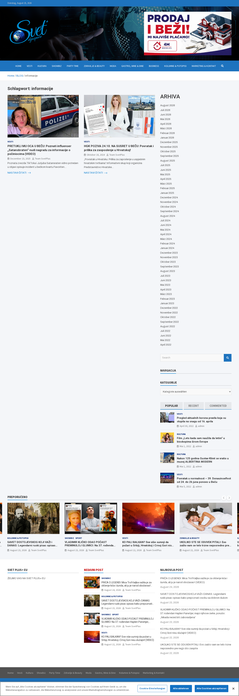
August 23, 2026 (18, 550)
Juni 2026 (165, 114)
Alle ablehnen (181, 688)
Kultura (42, 66)
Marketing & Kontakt (204, 66)
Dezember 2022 (169, 308)
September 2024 (169, 211)
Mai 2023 (165, 285)
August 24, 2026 (112, 590)
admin (201, 426)
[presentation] (223, 497)
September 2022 (169, 322)
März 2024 (166, 239)
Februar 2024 (167, 243)
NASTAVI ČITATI (17, 172)
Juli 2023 (165, 276)
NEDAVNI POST (93, 570)
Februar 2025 (167, 188)
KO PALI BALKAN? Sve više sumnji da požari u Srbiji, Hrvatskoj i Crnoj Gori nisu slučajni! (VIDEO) (147, 546)
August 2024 (167, 216)
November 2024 (169, 202)
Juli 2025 (165, 165)
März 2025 (166, 183)
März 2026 (166, 128)
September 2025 (169, 156)
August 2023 (167, 271)
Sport (78, 538)
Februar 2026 (167, 133)
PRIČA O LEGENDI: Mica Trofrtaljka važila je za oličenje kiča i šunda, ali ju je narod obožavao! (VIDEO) (126, 585)
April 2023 (165, 289)
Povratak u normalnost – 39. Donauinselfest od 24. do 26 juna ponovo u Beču (204, 480)
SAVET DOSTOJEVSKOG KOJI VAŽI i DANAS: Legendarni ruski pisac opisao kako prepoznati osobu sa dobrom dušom (33, 546)
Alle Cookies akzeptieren (211, 688)
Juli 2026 (165, 110)
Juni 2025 (165, 170)
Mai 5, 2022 (185, 486)
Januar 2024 (167, 248)
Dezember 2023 (169, 253)
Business (154, 66)
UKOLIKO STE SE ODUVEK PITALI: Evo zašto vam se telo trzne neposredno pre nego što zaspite (204, 546)
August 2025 (167, 160)
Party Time (73, 66)
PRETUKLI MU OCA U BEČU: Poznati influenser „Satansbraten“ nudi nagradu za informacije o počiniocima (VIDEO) (39, 149)
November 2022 (169, 312)
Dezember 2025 (169, 142)
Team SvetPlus (42, 158)
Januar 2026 (167, 137)
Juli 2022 (165, 331)
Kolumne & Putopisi (175, 66)
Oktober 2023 (168, 262)
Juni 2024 (165, 225)
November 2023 (169, 257)
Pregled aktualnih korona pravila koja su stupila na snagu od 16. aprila (201, 419)
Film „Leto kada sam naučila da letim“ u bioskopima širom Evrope (201, 440)
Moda (113, 66)
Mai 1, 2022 (185, 446)
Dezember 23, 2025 (20, 158)
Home (18, 66)
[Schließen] (233, 688)
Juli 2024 (165, 220)
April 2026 (165, 124)
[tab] (171, 406)
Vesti (29, 66)
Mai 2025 (165, 174)
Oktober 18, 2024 (96, 154)
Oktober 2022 (168, 317)
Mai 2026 (165, 119)
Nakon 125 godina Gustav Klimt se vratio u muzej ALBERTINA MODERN (203, 460)
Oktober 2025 (168, 151)
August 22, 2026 (133, 550)
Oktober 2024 (168, 206)
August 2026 (167, 105)
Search (227, 358)
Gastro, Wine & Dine (132, 66)
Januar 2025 (167, 193)
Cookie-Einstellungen (152, 688)
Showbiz (57, 66)
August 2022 (167, 326)
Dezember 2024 (169, 197)
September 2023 (169, 266)
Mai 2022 (165, 340)
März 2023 (166, 294)
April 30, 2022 (187, 426)
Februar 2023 (167, 299)
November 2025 (169, 147)
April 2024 (165, 234)
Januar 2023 (167, 303)
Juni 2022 (165, 335)
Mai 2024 (165, 230)
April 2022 (165, 344)
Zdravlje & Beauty (94, 66)
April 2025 (165, 179)
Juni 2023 (165, 280)
